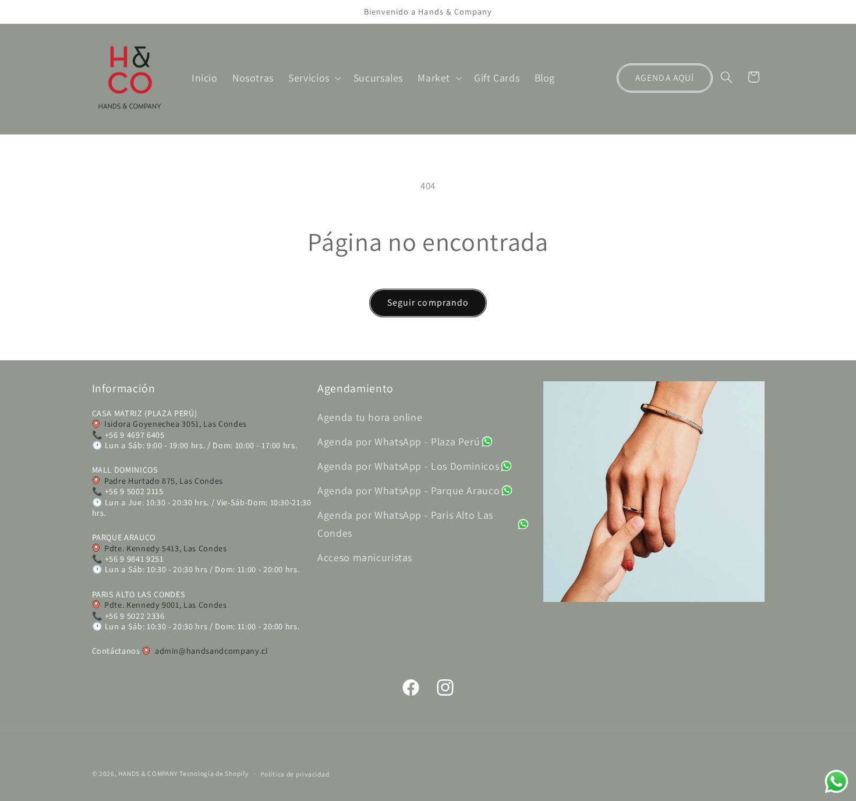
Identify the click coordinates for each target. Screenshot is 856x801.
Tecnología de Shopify (213, 773)
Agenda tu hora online (369, 417)
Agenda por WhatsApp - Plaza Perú (398, 441)
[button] (313, 78)
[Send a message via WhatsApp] (836, 781)
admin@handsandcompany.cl (211, 651)
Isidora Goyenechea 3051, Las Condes (175, 424)
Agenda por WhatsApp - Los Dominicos (408, 466)
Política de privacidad (294, 774)
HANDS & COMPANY (147, 773)
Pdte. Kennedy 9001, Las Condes (165, 604)
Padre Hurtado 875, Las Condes (163, 480)
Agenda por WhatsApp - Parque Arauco (408, 490)
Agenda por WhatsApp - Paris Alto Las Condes (405, 524)
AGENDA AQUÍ (664, 78)
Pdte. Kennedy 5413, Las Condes (165, 548)
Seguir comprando (428, 302)
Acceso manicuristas (364, 558)
